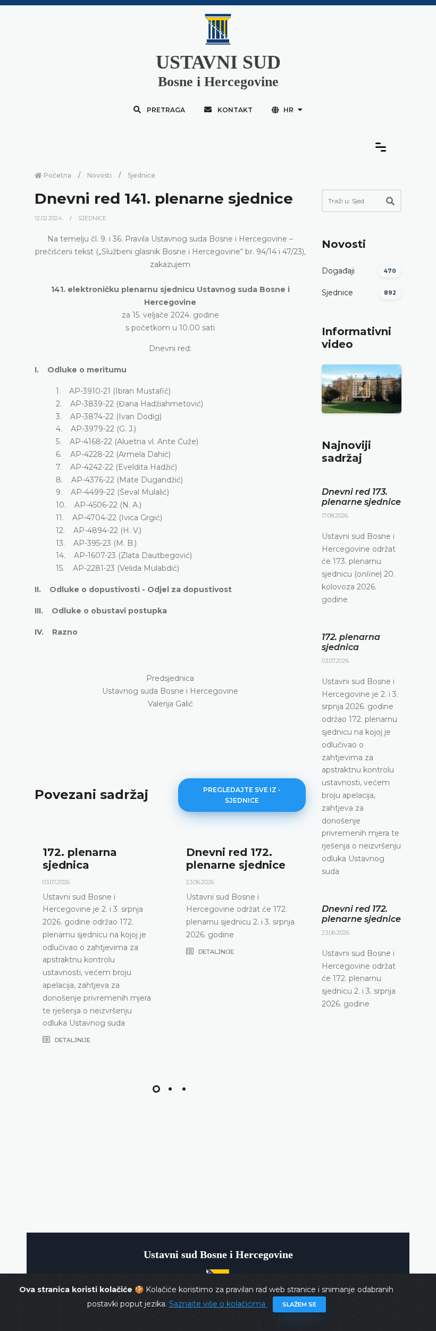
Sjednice (141, 175)
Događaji (338, 271)
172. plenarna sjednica (80, 858)
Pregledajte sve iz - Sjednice (242, 795)
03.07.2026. (57, 882)
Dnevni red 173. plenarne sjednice (361, 497)
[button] (156, 1089)
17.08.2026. (335, 515)
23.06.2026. (200, 882)
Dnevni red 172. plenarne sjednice (236, 858)
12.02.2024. (50, 218)
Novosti (99, 175)
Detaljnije (71, 1040)
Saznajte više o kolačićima (218, 1304)
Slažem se (299, 1304)
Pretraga (165, 110)
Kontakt (234, 110)
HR (288, 110)
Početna (56, 175)
